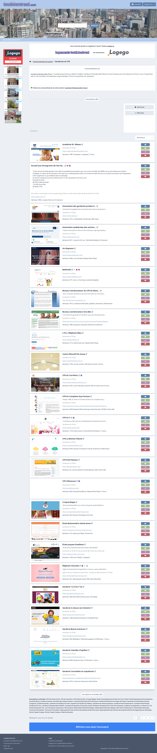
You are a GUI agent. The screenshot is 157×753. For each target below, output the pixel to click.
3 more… (107, 386)
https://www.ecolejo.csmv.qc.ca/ (73, 554)
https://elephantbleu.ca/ (70, 340)
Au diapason (68, 248)
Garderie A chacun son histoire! (76, 608)
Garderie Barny (34, 701)
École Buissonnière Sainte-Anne (76, 523)
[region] (76, 118)
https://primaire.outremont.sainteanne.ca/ (77, 530)
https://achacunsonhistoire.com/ (73, 615)
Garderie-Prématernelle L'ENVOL (53, 706)
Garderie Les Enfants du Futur (60, 703)
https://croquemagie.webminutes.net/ (75, 512)
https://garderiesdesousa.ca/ (72, 361)
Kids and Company (116, 706)
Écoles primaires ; (83, 551)
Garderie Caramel (46, 701)
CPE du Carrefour (70, 375)
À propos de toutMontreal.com (13, 741)
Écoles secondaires (96, 551)
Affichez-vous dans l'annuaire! (92, 726)
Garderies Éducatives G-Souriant (76, 706)
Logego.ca (110, 46)
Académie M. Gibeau (71, 144)
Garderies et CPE (68, 148)
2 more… (101, 364)
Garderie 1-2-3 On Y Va (72, 587)
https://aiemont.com (38, 197)
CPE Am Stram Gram (53, 699)
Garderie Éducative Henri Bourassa (86, 701)
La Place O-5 (145, 706)
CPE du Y (66, 417)
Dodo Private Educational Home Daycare (138, 699)
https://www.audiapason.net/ (72, 255)
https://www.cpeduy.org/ (71, 428)
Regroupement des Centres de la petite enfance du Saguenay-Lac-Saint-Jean (125, 710)
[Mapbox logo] (34, 131)
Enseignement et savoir (43, 61)
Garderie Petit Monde (141, 703)
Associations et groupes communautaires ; (46, 193)
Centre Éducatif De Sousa (73, 354)
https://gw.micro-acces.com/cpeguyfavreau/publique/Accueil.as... (84, 406)
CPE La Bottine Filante (72, 438)
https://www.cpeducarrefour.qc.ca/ (74, 382)
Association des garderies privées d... (79, 206)
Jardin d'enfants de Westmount (99, 706)
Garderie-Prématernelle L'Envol (41, 74)
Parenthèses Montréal (141, 708)
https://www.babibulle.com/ (72, 277)
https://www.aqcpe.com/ (70, 237)
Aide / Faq (7, 746)
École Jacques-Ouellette (73, 544)
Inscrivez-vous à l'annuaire (12, 743)
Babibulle (66, 269)
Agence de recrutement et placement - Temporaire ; (80, 572)
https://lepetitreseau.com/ (71, 467)
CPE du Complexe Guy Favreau (76, 396)
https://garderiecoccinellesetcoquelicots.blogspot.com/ (81, 678)
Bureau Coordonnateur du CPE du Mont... (81, 290)
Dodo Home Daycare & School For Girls (110, 699)
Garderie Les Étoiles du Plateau (81, 703)
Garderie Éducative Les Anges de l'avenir (112, 701)
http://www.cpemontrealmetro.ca (74, 300)
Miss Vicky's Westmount (124, 708)
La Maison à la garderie (132, 706)
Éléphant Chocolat (70, 565)
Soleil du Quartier (67, 712)
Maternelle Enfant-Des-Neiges (84, 708)
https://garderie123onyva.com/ (73, 594)
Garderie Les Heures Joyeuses (103, 703)
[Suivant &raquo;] (153, 718)
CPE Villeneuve (69, 481)
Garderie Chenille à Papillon (74, 650)
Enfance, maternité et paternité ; (74, 193)
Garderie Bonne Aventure (73, 629)
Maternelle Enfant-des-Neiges (105, 708)
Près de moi (140, 107)
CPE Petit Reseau (70, 460)
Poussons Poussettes (36, 710)
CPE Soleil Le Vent (79, 699)
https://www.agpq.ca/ (69, 216)
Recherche (94, 25)
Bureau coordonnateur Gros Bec (76, 312)
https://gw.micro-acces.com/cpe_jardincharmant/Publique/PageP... (85, 321)
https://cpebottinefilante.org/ (72, 445)
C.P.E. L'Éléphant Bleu (71, 333)
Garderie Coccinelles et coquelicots (78, 671)
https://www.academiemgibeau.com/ (75, 151)
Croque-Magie (68, 502)
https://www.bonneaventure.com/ (74, 636)
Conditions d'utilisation (56, 741)
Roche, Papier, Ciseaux (36, 712)
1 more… (92, 154)
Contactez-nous (8, 748)
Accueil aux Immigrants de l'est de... (47, 165)
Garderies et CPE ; (69, 551)
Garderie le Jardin (43, 703)
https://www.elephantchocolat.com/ (74, 576)
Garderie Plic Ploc (35, 706)
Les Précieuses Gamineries (54, 708)
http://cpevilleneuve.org (70, 488)
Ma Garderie (68, 708)
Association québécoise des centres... (79, 227)
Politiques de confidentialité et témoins (60, 743)
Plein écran (140, 113)
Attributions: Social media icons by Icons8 (61, 746)
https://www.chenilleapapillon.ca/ (73, 657)
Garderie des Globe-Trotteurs (63, 701)
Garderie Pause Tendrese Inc (124, 703)
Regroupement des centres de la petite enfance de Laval (79, 710)
